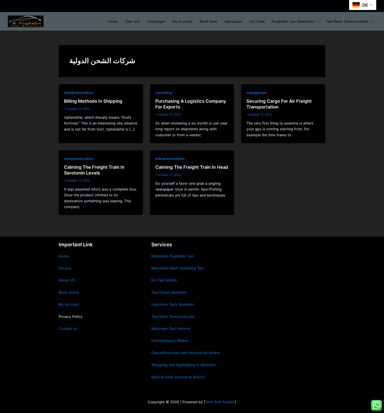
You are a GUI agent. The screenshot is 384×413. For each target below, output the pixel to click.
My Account (182, 21)
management (256, 92)
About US (67, 280)
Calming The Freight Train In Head (191, 167)
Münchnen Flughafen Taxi (172, 256)
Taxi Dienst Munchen (168, 292)
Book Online (69, 292)
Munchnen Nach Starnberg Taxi (177, 268)
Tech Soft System (220, 402)
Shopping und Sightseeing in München (183, 365)
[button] (317, 21)
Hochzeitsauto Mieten (169, 340)
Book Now (208, 21)
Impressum (233, 21)
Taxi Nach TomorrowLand (173, 316)
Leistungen (156, 21)
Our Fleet (257, 21)
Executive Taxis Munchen (172, 304)
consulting (163, 92)
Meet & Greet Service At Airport (178, 377)
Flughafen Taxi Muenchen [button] (293, 21)
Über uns (132, 21)
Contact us (68, 328)
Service (65, 268)
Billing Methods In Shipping (93, 101)
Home (113, 21)
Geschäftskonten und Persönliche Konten (185, 353)
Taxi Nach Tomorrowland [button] (347, 21)
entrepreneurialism (78, 92)
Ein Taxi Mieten (164, 280)
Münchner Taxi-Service (170, 328)
